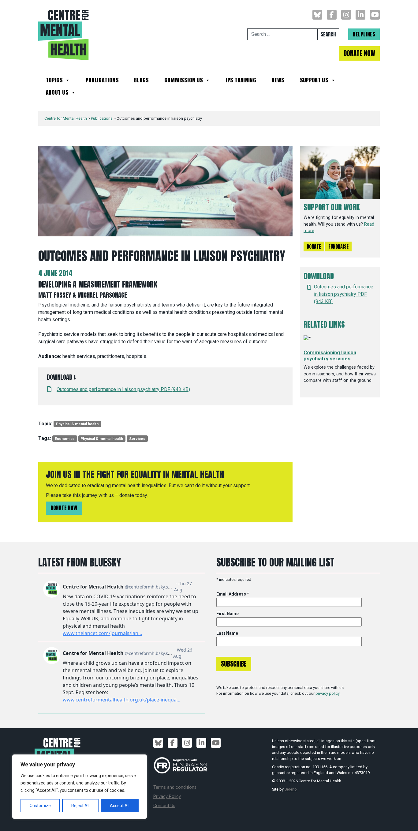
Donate (314, 246)
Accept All (119, 805)
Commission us (183, 81)
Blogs (141, 81)
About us (57, 93)
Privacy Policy (167, 796)
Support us (314, 81)
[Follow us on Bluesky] (317, 15)
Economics (65, 439)
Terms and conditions (174, 787)
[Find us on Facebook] (332, 15)
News (277, 81)
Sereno (291, 789)
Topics (54, 81)
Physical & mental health (77, 424)
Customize (40, 805)
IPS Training (241, 81)
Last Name (227, 633)
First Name (227, 613)
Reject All (80, 805)
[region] (79, 786)
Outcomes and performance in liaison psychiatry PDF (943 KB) (123, 389)
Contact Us (164, 805)
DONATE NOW (359, 53)
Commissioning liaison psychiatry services (330, 355)
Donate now (63, 508)
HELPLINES (364, 34)
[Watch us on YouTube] (375, 15)
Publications (102, 81)
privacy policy (327, 693)
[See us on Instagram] (346, 15)
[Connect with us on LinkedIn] (360, 15)
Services (137, 439)
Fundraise (338, 246)
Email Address (232, 594)
